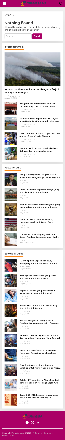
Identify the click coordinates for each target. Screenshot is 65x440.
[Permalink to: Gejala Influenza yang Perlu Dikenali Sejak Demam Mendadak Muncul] (11, 295)
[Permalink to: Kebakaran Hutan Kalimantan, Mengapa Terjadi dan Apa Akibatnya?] (32, 69)
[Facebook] (27, 423)
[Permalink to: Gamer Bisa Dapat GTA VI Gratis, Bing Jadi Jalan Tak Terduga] (11, 310)
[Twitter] (32, 423)
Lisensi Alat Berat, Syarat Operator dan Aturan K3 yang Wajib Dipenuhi (40, 134)
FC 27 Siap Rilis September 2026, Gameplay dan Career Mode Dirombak (39, 262)
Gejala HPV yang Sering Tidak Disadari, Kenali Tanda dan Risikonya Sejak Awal (39, 381)
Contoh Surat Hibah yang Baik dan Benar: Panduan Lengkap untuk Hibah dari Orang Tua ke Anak (38, 235)
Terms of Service (43, 433)
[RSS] (38, 423)
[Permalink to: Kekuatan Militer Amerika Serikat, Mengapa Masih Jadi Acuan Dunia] (11, 224)
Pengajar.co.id (17, 433)
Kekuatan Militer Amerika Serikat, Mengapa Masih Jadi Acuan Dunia (36, 220)
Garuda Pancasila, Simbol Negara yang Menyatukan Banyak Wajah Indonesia (40, 205)
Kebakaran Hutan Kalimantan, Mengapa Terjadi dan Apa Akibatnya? (32, 91)
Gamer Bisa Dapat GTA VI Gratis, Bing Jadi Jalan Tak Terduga (38, 306)
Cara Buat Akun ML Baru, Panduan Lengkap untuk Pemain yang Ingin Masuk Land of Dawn (40, 366)
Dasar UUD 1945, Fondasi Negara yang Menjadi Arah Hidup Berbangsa (39, 396)
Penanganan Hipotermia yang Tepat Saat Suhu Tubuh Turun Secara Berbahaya (38, 277)
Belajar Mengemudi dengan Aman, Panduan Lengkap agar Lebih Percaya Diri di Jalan (39, 321)
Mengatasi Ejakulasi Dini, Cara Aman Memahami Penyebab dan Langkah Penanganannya (38, 351)
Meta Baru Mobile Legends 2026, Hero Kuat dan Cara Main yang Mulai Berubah (40, 336)
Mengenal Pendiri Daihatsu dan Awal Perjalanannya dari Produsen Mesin (38, 104)
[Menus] (4, 3)
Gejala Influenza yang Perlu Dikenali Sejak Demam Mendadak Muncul (38, 291)
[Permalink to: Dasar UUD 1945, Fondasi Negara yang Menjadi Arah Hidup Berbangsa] (11, 399)
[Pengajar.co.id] (33, 3)
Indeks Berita (8, 435)
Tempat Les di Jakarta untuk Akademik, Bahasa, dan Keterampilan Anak (39, 149)
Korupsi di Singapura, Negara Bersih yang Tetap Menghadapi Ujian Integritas (40, 176)
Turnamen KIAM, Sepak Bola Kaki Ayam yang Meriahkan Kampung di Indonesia (39, 119)
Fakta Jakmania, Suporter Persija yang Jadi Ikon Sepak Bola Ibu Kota (39, 190)
